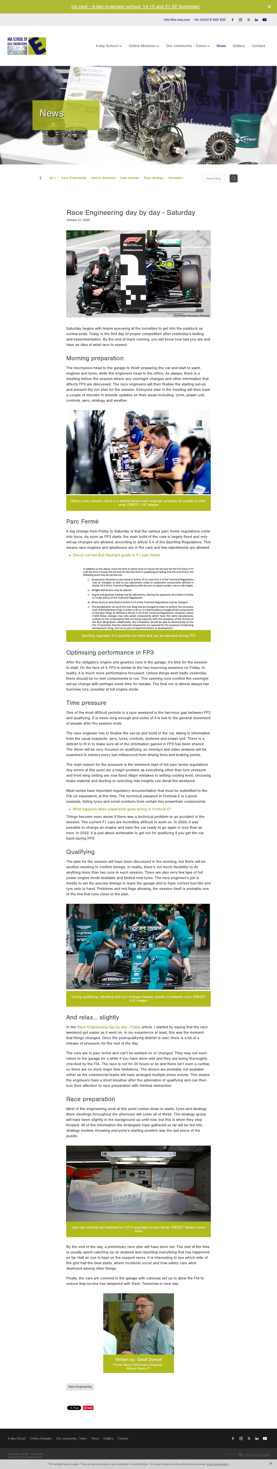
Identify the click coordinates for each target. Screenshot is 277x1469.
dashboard (37, 1454)
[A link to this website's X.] (248, 19)
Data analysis (129, 178)
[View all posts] (40, 178)
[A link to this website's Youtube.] (264, 19)
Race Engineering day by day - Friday (109, 1027)
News (221, 46)
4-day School (107, 46)
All (52, 178)
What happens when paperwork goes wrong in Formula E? (122, 809)
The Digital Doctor (32, 1457)
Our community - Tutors (186, 46)
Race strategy (153, 178)
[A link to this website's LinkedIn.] (256, 19)
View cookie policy (218, 1464)
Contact (258, 46)
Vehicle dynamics (103, 178)
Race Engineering (73, 178)
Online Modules (142, 46)
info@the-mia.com (177, 20)
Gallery (239, 46)
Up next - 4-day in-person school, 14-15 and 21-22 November (135, 6)
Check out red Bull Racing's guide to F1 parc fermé (116, 555)
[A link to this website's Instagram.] (240, 19)
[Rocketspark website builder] (247, 1455)
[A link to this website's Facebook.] (232, 19)
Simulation (175, 178)
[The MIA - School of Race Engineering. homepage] (34, 46)
